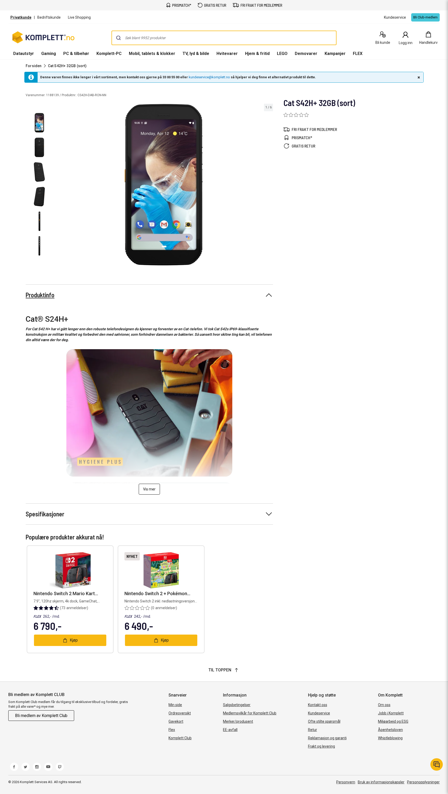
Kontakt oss (317, 705)
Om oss (384, 705)
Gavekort (176, 721)
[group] (164, 185)
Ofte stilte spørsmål (324, 721)
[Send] (118, 38)
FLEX (357, 53)
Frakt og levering (321, 746)
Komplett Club (180, 738)
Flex (172, 730)
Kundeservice (319, 713)
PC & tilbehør (76, 53)
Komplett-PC (109, 53)
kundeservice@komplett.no (209, 77)
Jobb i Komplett (391, 713)
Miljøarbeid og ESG (393, 721)
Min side (175, 705)
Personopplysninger (423, 782)
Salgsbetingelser (236, 705)
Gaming (48, 53)
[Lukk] (418, 77)
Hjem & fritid (257, 53)
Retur (312, 730)
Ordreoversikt (180, 713)
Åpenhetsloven (390, 730)
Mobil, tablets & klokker (152, 53)
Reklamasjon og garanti (327, 738)
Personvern (345, 782)
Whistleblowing (390, 738)
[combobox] (224, 38)
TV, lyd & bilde (196, 53)
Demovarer (306, 53)
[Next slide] (268, 185)
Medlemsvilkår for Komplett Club (249, 713)
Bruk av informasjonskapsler (381, 782)
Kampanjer (335, 53)
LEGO (282, 53)
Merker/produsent (238, 721)
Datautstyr (23, 53)
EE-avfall (230, 730)
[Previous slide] (59, 185)
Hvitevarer (227, 53)
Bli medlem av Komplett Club (41, 715)
